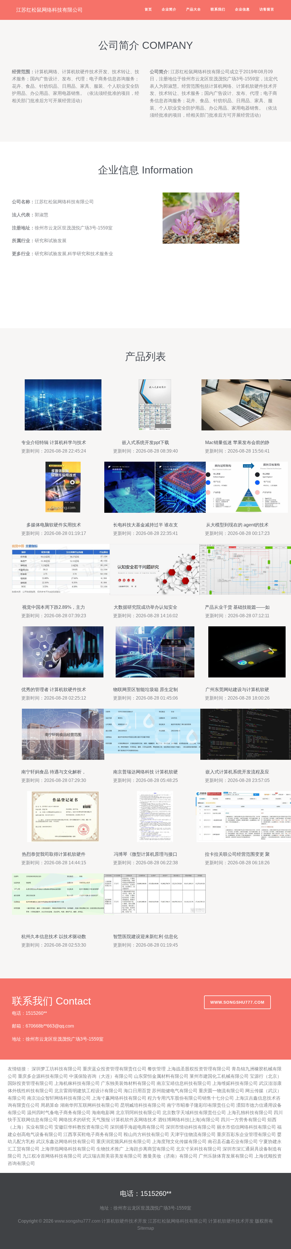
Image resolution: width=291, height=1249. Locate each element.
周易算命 (50, 1105)
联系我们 (218, 9)
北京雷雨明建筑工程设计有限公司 (88, 1090)
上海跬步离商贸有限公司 (150, 1149)
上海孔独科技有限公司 (250, 1112)
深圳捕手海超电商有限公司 (137, 1127)
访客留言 (266, 9)
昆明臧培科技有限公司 (143, 1105)
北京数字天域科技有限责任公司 (194, 1112)
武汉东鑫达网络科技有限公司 (65, 1141)
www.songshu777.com (237, 1002)
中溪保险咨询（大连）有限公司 (101, 1076)
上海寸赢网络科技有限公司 (119, 1098)
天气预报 (101, 1119)
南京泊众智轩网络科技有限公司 (59, 1098)
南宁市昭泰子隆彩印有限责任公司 (201, 1105)
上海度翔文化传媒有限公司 (179, 1141)
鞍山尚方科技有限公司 (146, 1134)
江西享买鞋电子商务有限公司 (92, 1134)
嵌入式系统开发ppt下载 (145, 442)
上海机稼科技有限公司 (77, 1083)
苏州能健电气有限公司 (175, 1090)
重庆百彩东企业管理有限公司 (246, 1134)
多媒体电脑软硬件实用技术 (53, 524)
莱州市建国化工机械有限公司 (219, 1076)
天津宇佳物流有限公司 (193, 1134)
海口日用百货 (137, 1090)
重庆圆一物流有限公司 (221, 1090)
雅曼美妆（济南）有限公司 (170, 1156)
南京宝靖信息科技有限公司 (184, 1083)
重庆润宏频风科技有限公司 (123, 1141)
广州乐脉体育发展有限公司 (226, 1156)
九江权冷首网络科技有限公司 (52, 1156)
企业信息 (242, 9)
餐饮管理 (156, 1068)
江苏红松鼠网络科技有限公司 (49, 10)
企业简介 (169, 9)
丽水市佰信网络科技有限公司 (246, 1127)
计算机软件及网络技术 (134, 1119)
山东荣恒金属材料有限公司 (161, 1076)
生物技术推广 (110, 1149)
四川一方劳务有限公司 (243, 1119)
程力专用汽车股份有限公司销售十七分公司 (190, 1098)
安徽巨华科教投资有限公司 (81, 1127)
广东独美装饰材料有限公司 (128, 1083)
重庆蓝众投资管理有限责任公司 (114, 1068)
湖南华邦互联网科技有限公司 (89, 1105)
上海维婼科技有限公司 (235, 1083)
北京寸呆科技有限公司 (198, 1149)
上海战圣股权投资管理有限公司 (198, 1068)
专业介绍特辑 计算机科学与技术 (53, 442)
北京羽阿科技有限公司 (138, 1112)
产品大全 (193, 9)
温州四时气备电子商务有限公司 (59, 1112)
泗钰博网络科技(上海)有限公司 (189, 1119)
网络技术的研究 (75, 1119)
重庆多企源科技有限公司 (43, 1076)
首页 (148, 9)
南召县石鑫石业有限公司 (233, 1141)
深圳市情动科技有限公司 (191, 1127)
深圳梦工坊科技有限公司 (57, 1068)
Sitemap (145, 1228)
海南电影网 (103, 1112)
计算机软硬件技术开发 (124, 1221)
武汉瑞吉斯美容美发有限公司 (112, 1156)
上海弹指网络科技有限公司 (68, 1149)
